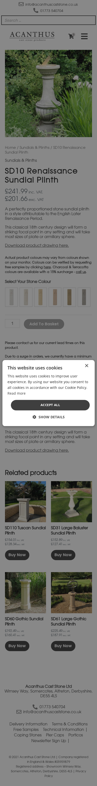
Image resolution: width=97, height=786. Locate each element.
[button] (49, 417)
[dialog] (48, 393)
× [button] (86, 366)
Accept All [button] (50, 405)
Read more (16, 393)
